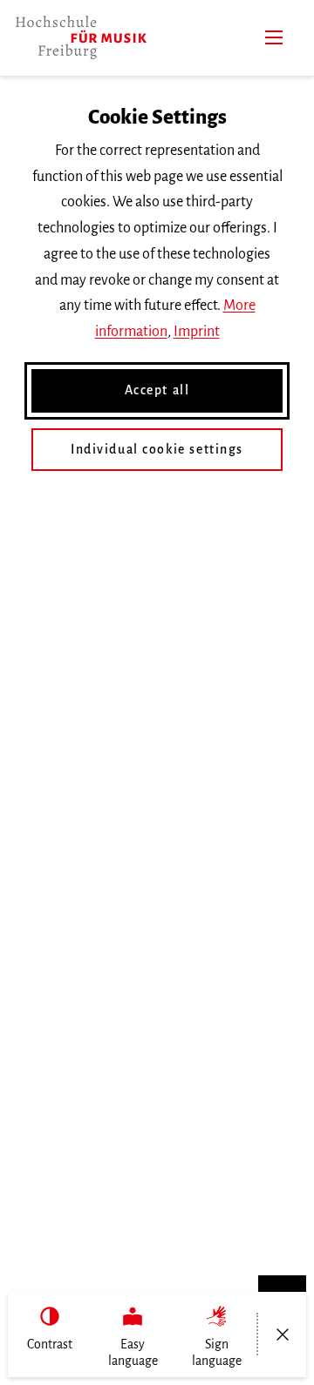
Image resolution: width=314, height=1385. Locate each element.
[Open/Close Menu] (282, 1334)
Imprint (197, 332)
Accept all (157, 390)
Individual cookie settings (157, 449)
